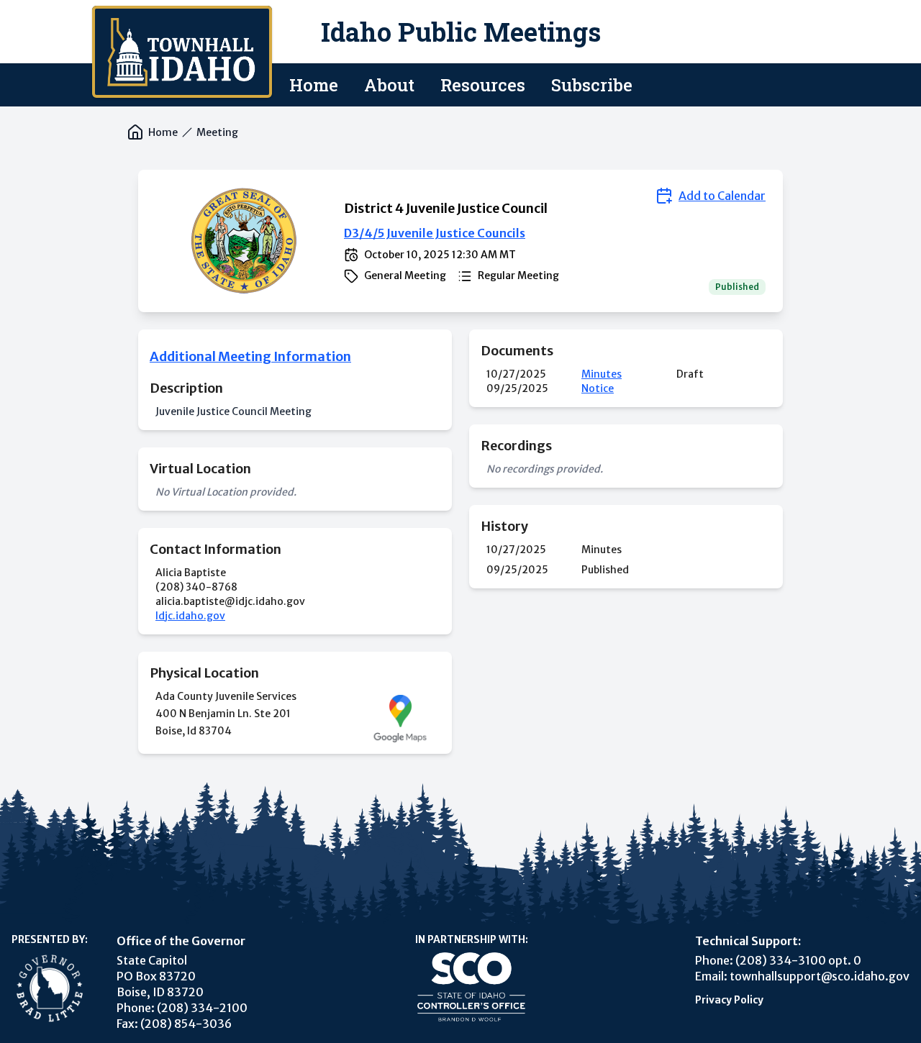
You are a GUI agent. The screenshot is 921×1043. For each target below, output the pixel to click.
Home (313, 84)
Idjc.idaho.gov (190, 615)
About (389, 84)
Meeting (217, 132)
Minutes (601, 374)
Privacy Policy (729, 999)
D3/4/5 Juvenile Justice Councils (434, 232)
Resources (482, 84)
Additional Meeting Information (250, 356)
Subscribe (591, 84)
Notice (597, 388)
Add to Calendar (722, 195)
